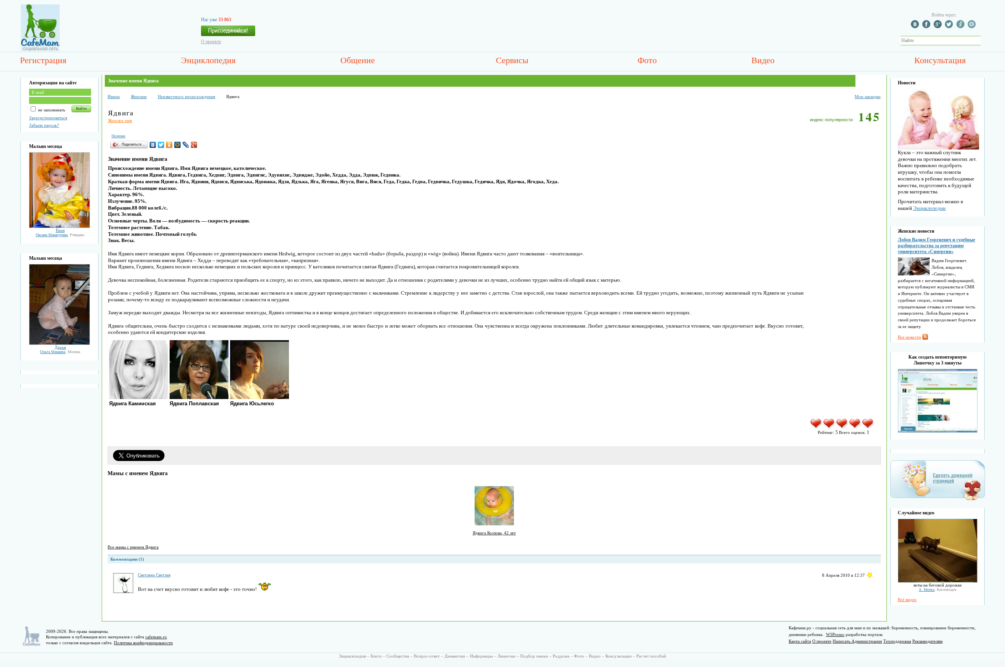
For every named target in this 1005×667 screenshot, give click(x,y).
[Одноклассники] (169, 145)
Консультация (940, 60)
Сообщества (397, 656)
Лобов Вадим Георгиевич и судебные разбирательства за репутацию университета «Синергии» (936, 245)
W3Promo (835, 634)
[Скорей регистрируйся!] (228, 33)
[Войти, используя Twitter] (950, 26)
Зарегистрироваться (48, 117)
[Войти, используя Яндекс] (961, 26)
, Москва (60, 352)
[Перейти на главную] (40, 49)
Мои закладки (868, 96)
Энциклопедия (208, 60)
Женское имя (120, 120)
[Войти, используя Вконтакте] (916, 26)
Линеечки (506, 656)
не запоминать (51, 110)
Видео (763, 60)
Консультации (618, 656)
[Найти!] (985, 41)
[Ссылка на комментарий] (869, 575)
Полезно (118, 136)
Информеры (481, 656)
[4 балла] (855, 427)
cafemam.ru (156, 636)
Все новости (909, 337)
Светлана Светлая (154, 574)
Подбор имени (534, 656)
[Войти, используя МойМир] (973, 26)
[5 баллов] (868, 427)
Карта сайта (800, 641)
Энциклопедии (929, 208)
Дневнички (454, 656)
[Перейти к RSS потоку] (925, 338)
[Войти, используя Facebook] (927, 26)
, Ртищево (60, 235)
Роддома (561, 656)
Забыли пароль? (44, 125)
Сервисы (512, 60)
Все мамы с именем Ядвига (133, 547)
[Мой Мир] (178, 145)
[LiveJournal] (186, 145)
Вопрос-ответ (427, 656)
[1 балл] (816, 427)
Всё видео (907, 599)
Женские (139, 96)
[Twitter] (161, 145)
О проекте (211, 41)
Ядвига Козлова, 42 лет (494, 532)
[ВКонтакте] (153, 145)
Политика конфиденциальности (143, 642)
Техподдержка (897, 641)
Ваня (60, 230)
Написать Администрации (857, 641)
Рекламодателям (927, 641)
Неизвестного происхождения (186, 96)
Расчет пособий (651, 656)
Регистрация (43, 60)
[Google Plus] (194, 145)
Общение (357, 60)
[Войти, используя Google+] (939, 26)
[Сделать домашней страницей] (937, 500)
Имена (114, 96)
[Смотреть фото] (59, 226)
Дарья (60, 347)
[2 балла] (829, 427)
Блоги (376, 656)
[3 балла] (842, 427)
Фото (647, 60)
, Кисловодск (937, 589)
